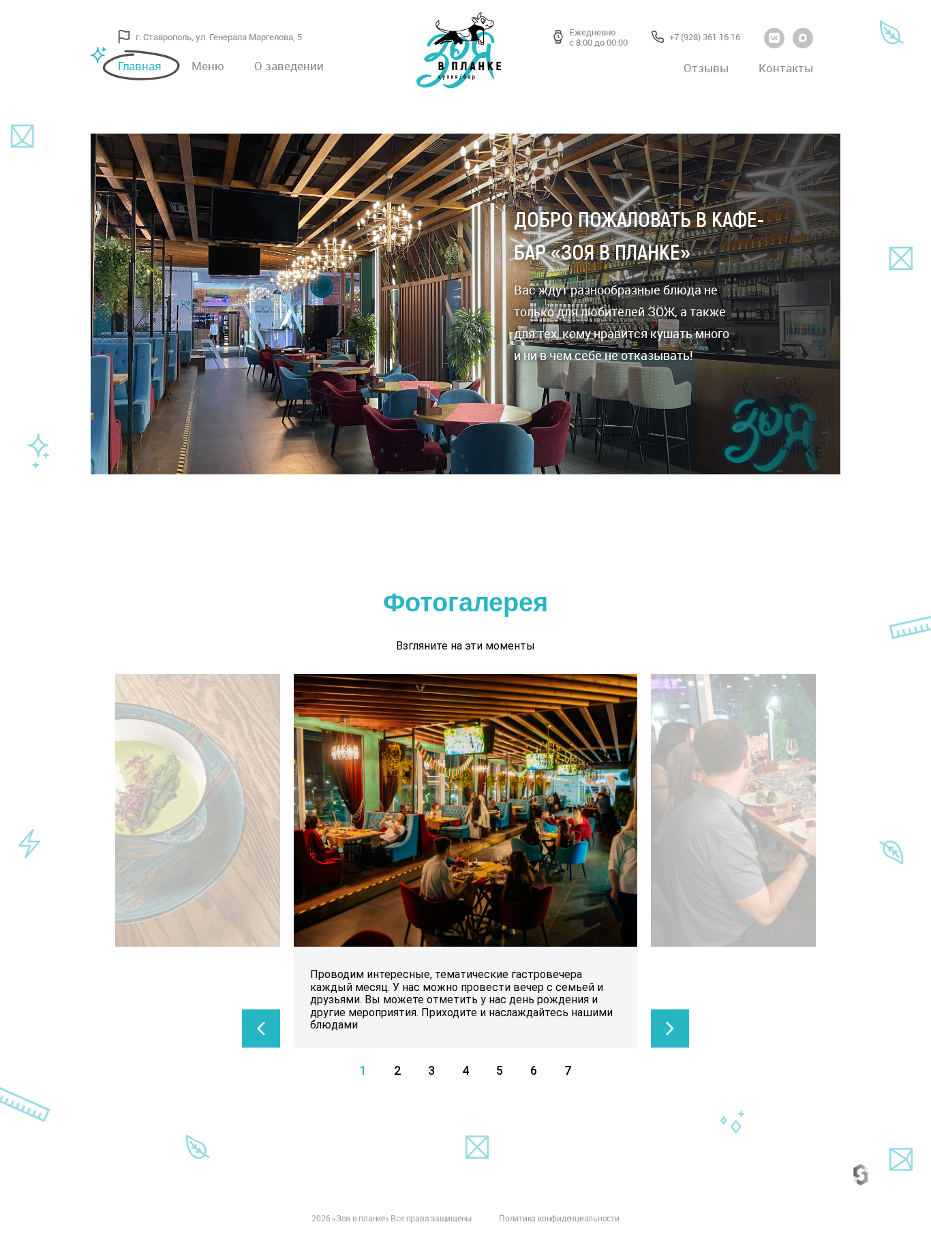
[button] (261, 1028)
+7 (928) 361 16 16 (704, 37)
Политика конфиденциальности (559, 1219)
